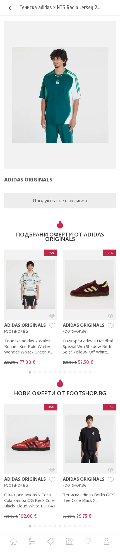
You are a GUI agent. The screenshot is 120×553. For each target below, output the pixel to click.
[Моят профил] (106, 541)
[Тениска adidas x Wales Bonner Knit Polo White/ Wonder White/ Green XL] (52, 315)
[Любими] (88, 541)
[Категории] (32, 541)
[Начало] (13, 541)
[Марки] (50, 541)
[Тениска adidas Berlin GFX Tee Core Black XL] (110, 469)
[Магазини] (69, 541)
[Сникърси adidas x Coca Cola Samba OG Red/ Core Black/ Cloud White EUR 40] (52, 469)
